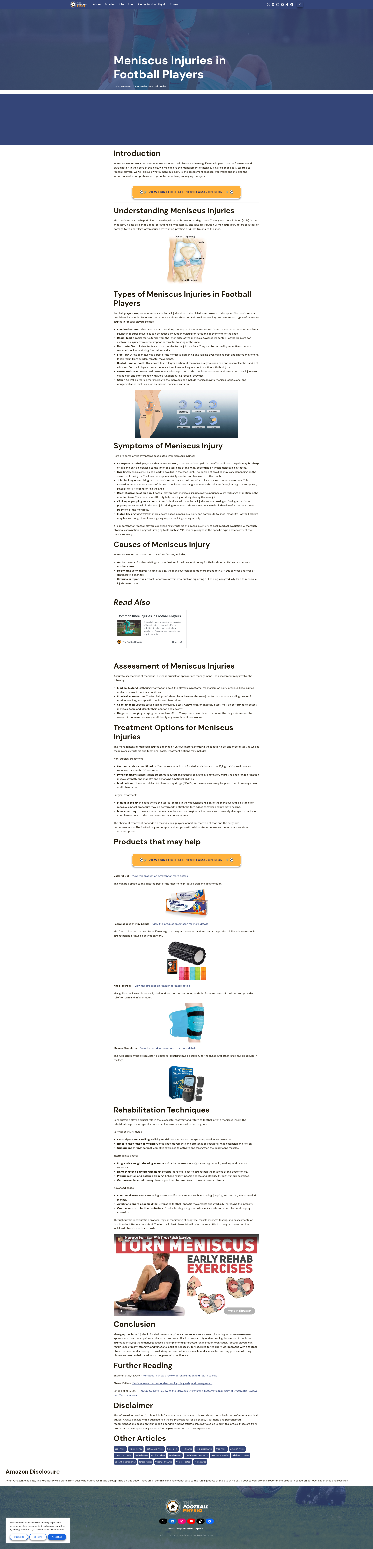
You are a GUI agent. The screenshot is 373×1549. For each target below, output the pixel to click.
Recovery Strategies (220, 1455)
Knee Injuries (141, 86)
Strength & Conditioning (125, 1462)
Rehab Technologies (240, 1455)
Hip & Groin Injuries (204, 1449)
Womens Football (183, 1462)
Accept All (57, 1537)
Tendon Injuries (145, 1462)
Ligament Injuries (237, 1449)
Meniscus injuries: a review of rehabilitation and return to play (180, 1375)
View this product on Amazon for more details (160, 876)
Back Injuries (120, 1449)
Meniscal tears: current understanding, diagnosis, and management (172, 1383)
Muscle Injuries (175, 1455)
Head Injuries (186, 1449)
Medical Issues (141, 1455)
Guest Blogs (172, 1449)
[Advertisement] (186, 121)
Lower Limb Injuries (157, 86)
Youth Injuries (200, 1462)
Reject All (38, 1537)
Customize (19, 1537)
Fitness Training (135, 1449)
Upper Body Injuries (163, 1462)
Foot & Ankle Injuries (155, 1449)
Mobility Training (158, 1455)
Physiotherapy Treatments (196, 1455)
